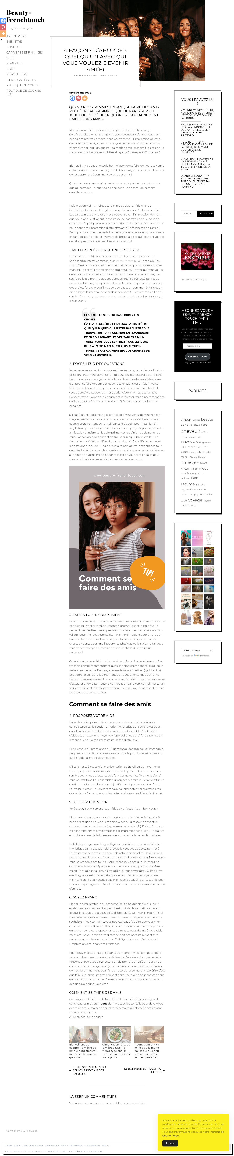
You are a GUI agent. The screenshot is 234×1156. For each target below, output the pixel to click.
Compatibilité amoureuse (194, 279)
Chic (10, 58)
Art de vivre (16, 36)
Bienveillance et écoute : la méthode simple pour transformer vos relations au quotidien (83, 1051)
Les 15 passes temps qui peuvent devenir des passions (89, 1070)
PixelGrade (31, 1130)
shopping (194, 494)
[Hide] (1, 39)
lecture (184, 451)
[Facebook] (72, 98)
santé (202, 489)
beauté (207, 419)
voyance (185, 505)
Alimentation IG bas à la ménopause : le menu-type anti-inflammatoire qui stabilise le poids (116, 1051)
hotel (183, 447)
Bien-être (14, 41)
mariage (188, 462)
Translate (204, 655)
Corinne (102, 75)
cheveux (190, 431)
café (76, 930)
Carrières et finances (24, 52)
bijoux (196, 424)
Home (11, 69)
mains (184, 456)
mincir (194, 468)
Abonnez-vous (197, 356)
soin (203, 494)
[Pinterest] (78, 98)
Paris (194, 478)
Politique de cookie (22, 85)
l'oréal (205, 447)
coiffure (205, 432)
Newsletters (17, 74)
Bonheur (13, 47)
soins (209, 494)
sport (184, 500)
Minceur (185, 468)
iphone (191, 446)
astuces (196, 420)
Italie (199, 447)
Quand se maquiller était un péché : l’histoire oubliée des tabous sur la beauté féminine (195, 181)
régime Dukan (189, 489)
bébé (204, 424)
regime (188, 484)
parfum (199, 473)
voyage (195, 500)
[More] (85, 98)
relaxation (201, 484)
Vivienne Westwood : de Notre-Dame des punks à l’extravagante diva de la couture (197, 114)
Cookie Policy (170, 1135)
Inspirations (89, 75)
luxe (208, 451)
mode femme (187, 473)
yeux (193, 505)
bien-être (186, 424)
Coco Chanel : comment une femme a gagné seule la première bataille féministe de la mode (197, 164)
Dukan (186, 442)
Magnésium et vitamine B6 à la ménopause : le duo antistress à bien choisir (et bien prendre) (147, 1051)
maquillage (197, 456)
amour (186, 419)
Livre (201, 451)
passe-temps (125, 260)
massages (202, 462)
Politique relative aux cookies (90, 1151)
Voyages (207, 501)
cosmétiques (195, 437)
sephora (184, 494)
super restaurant (111, 296)
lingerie (192, 452)
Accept (170, 1143)
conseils (184, 437)
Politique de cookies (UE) (23, 92)
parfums (185, 478)
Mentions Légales (21, 80)
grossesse (206, 442)
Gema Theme (14, 1130)
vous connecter (95, 1103)
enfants (197, 442)
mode (204, 468)
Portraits (14, 63)
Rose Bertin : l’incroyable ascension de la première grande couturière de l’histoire (197, 147)
